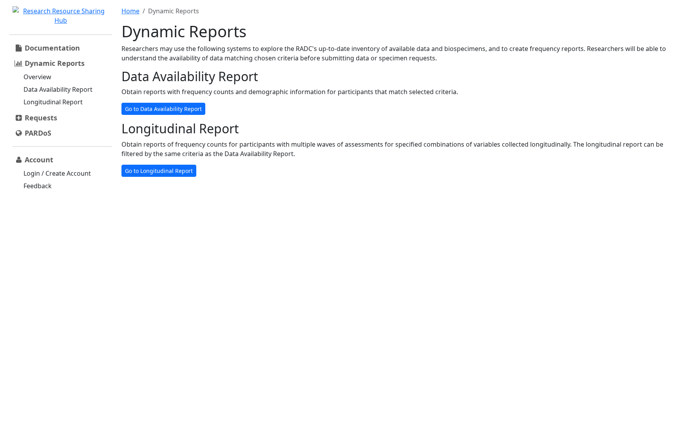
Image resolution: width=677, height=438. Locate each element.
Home (130, 11)
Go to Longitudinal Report (159, 170)
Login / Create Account (57, 173)
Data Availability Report (58, 89)
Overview (37, 77)
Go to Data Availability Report (163, 109)
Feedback (38, 186)
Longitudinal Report (53, 102)
